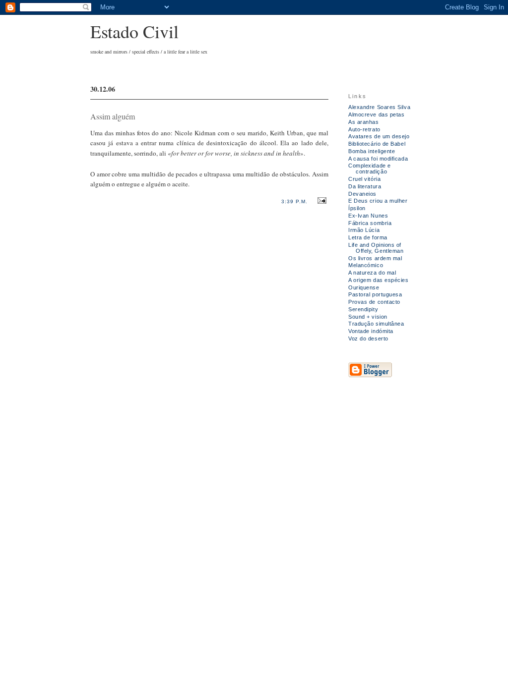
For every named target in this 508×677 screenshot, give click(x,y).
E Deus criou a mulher (378, 201)
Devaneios (362, 194)
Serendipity (363, 309)
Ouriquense (364, 287)
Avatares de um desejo (379, 136)
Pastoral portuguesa (375, 294)
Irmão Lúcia (364, 230)
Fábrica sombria (369, 223)
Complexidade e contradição (369, 168)
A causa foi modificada (378, 159)
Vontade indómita (370, 331)
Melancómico (365, 265)
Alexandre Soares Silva (379, 107)
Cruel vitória (364, 179)
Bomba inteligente (371, 151)
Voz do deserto (368, 338)
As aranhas (363, 122)
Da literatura (364, 186)
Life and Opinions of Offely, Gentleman (375, 248)
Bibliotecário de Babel (376, 144)
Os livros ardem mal (375, 258)
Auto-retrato (364, 129)
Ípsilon (357, 208)
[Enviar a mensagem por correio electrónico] (321, 200)
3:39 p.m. (294, 201)
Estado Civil (134, 31)
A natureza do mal (372, 273)
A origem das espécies (378, 280)
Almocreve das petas (376, 114)
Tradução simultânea (376, 324)
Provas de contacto (374, 302)
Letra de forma (367, 237)
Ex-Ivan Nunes (368, 216)
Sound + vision (367, 317)
